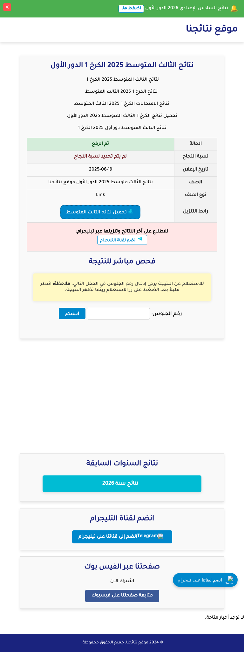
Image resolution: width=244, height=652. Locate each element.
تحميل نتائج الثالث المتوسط (97, 212)
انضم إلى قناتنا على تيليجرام (107, 537)
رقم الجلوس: (166, 314)
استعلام (72, 313)
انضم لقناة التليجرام (119, 241)
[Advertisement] (122, 389)
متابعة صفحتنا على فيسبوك (122, 595)
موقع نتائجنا (212, 30)
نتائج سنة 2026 (120, 484)
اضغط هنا (131, 8)
